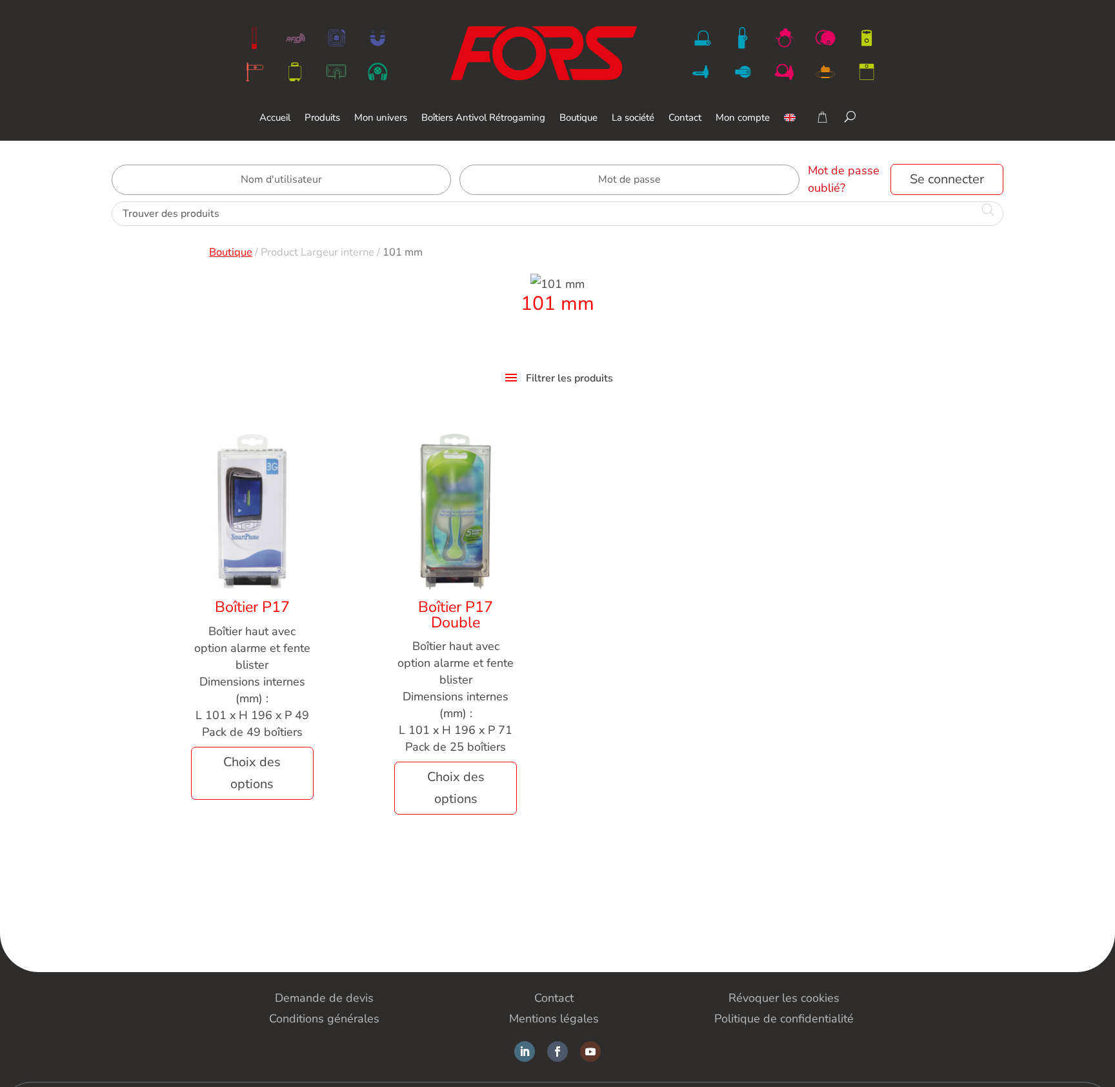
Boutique (578, 118)
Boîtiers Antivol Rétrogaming (483, 118)
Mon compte (743, 118)
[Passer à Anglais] (790, 127)
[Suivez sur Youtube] (590, 1051)
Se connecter (947, 179)
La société (633, 118)
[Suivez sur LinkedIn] (524, 1051)
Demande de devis (324, 998)
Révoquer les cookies (783, 998)
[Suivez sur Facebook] (557, 1051)
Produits (322, 118)
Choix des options (252, 773)
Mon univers (380, 118)
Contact (684, 118)
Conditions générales (324, 1018)
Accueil (274, 118)
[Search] (850, 116)
